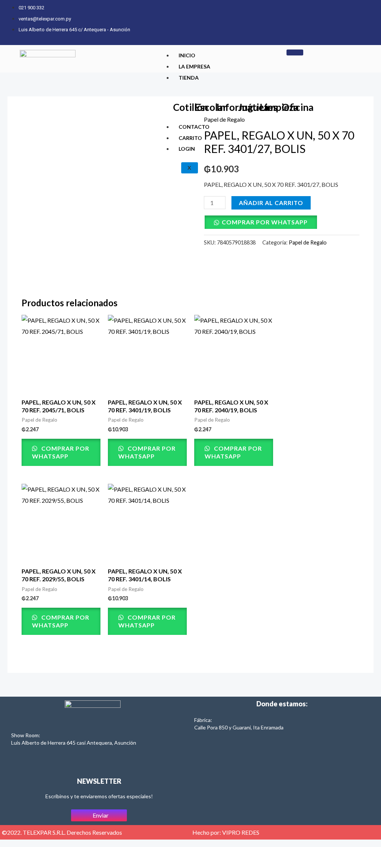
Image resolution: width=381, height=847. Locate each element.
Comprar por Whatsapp (265, 222)
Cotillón (190, 107)
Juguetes (258, 107)
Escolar (211, 107)
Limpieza (279, 107)
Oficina (298, 107)
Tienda (189, 77)
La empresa (194, 66)
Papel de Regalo (308, 242)
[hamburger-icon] (294, 52)
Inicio (187, 55)
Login (187, 149)
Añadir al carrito (271, 202)
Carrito (190, 138)
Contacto (194, 127)
